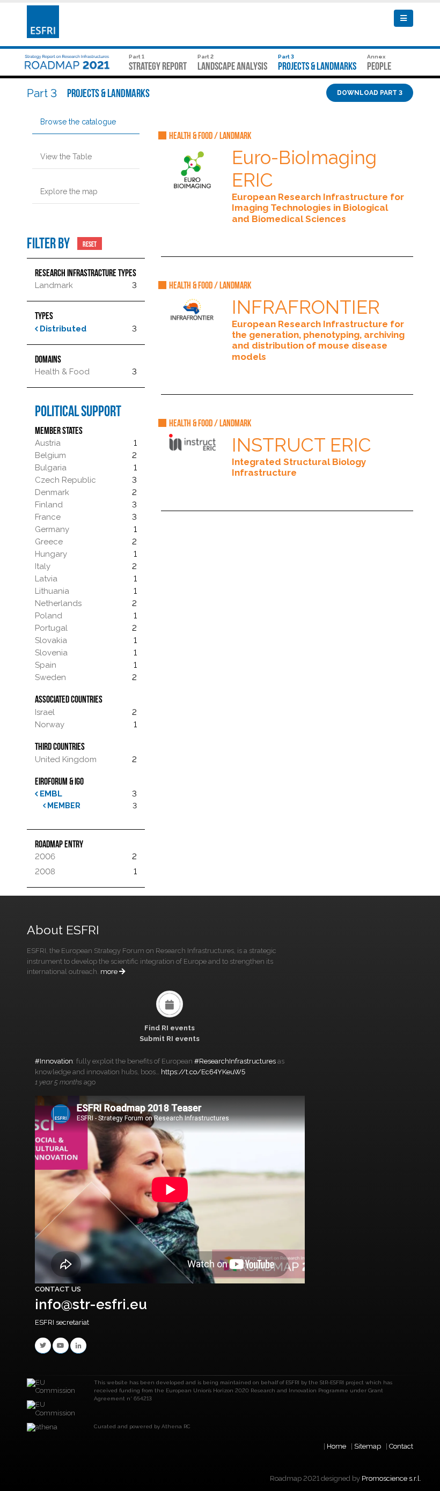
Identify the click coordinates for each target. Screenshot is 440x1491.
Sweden (50, 677)
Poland (48, 616)
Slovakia (51, 640)
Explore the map (69, 191)
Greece (49, 542)
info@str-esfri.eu (91, 1304)
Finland (49, 505)
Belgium (50, 455)
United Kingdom (66, 759)
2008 (45, 871)
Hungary (51, 554)
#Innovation (54, 1061)
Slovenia (51, 653)
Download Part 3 (369, 93)
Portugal (51, 628)
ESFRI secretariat (62, 1322)
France (48, 517)
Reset (90, 243)
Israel (45, 712)
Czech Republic (65, 480)
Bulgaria (51, 468)
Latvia (46, 579)
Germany (52, 529)
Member (63, 805)
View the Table (66, 156)
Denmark (52, 492)
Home (336, 1446)
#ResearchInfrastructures (235, 1061)
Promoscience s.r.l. (391, 1478)
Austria (48, 443)
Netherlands (58, 603)
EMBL (50, 794)
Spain (45, 665)
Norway (49, 724)
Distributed (62, 329)
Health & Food (62, 372)
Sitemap (367, 1446)
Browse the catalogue (78, 121)
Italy (42, 566)
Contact (401, 1446)
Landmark (54, 285)
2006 (45, 856)
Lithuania (52, 591)
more (109, 972)
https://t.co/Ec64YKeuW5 (203, 1072)
